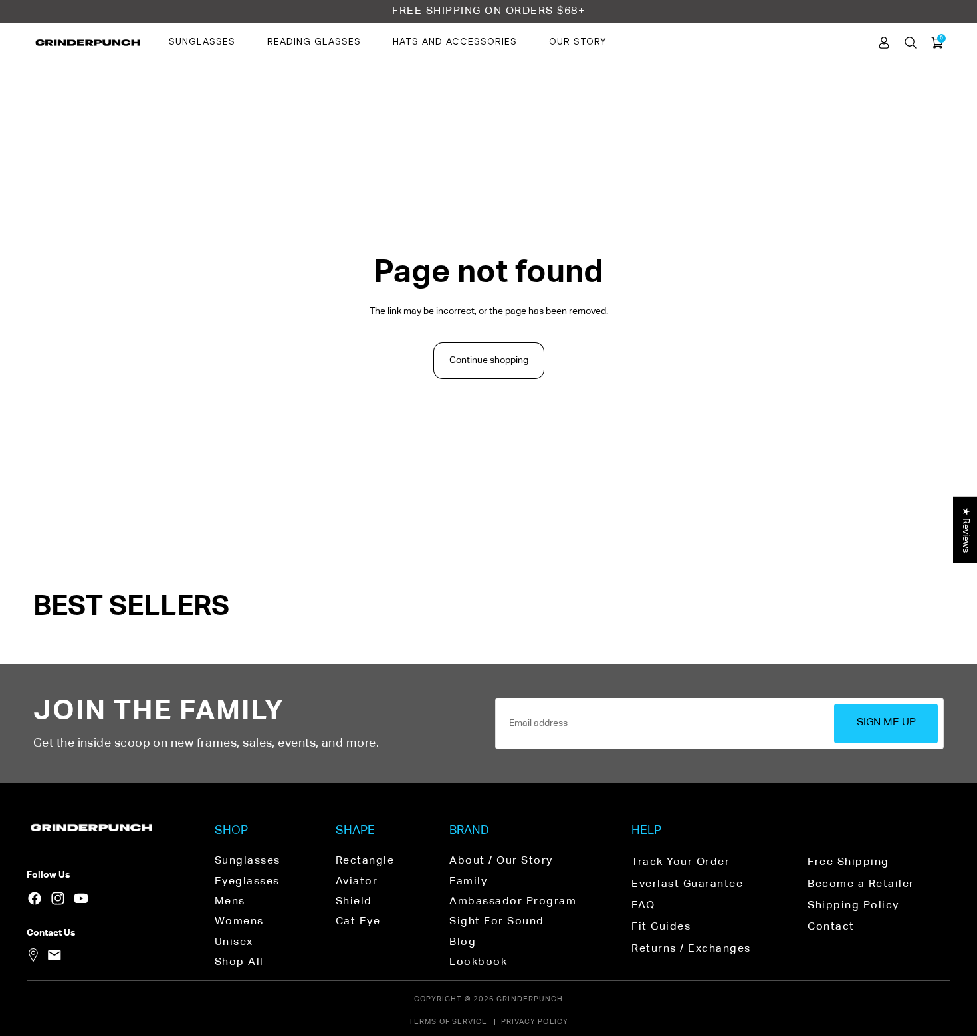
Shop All (239, 962)
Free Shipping (848, 862)
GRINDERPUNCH (529, 999)
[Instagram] (58, 898)
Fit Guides (661, 927)
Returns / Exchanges (691, 949)
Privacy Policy (534, 1021)
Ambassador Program (512, 901)
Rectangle (365, 861)
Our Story (577, 42)
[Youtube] (81, 898)
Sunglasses (202, 42)
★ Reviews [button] (965, 530)
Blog (462, 942)
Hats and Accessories (455, 42)
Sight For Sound (496, 921)
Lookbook (478, 962)
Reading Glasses (314, 42)
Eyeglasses (247, 881)
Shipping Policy (853, 905)
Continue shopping (488, 360)
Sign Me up (886, 722)
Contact (831, 927)
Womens (239, 921)
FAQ (643, 905)
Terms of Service (448, 1021)
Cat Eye (358, 921)
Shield (354, 901)
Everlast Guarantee (687, 884)
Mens (230, 901)
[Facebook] (35, 898)
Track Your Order (680, 862)
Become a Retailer (861, 884)
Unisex (234, 942)
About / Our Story (501, 861)
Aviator (357, 881)
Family (468, 881)
